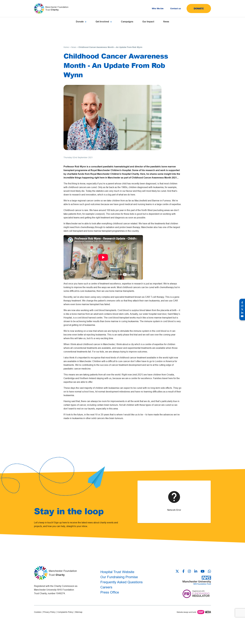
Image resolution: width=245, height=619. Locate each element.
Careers (106, 587)
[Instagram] (189, 572)
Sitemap (78, 612)
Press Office (109, 592)
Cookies (37, 612)
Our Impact (148, 21)
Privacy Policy (49, 612)
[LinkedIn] (196, 572)
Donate (199, 8)
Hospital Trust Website (117, 572)
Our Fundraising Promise (119, 577)
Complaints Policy (65, 612)
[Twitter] (178, 572)
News (166, 21)
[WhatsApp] (209, 571)
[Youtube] (202, 572)
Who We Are (157, 8)
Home (66, 47)
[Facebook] (183, 572)
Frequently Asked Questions (121, 582)
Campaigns (127, 21)
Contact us (175, 8)
